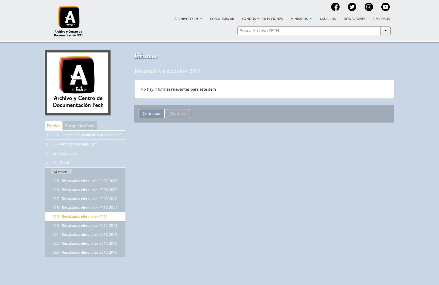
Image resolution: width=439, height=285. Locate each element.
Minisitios (300, 18)
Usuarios (328, 18)
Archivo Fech (186, 18)
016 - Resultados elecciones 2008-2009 (85, 189)
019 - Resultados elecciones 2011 (80, 216)
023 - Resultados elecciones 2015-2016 (85, 252)
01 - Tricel (61, 162)
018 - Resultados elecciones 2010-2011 (85, 207)
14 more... (61, 171)
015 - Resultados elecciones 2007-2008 (85, 180)
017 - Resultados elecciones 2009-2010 (85, 198)
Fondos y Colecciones (262, 18)
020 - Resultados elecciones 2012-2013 (85, 225)
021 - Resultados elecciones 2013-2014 (85, 234)
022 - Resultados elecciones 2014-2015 (85, 243)
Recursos (381, 18)
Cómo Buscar (222, 18)
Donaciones (355, 18)
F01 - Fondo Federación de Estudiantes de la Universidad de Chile (107, 134)
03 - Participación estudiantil (76, 144)
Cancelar (178, 113)
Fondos (53, 125)
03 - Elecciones (65, 153)
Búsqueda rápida (80, 125)
